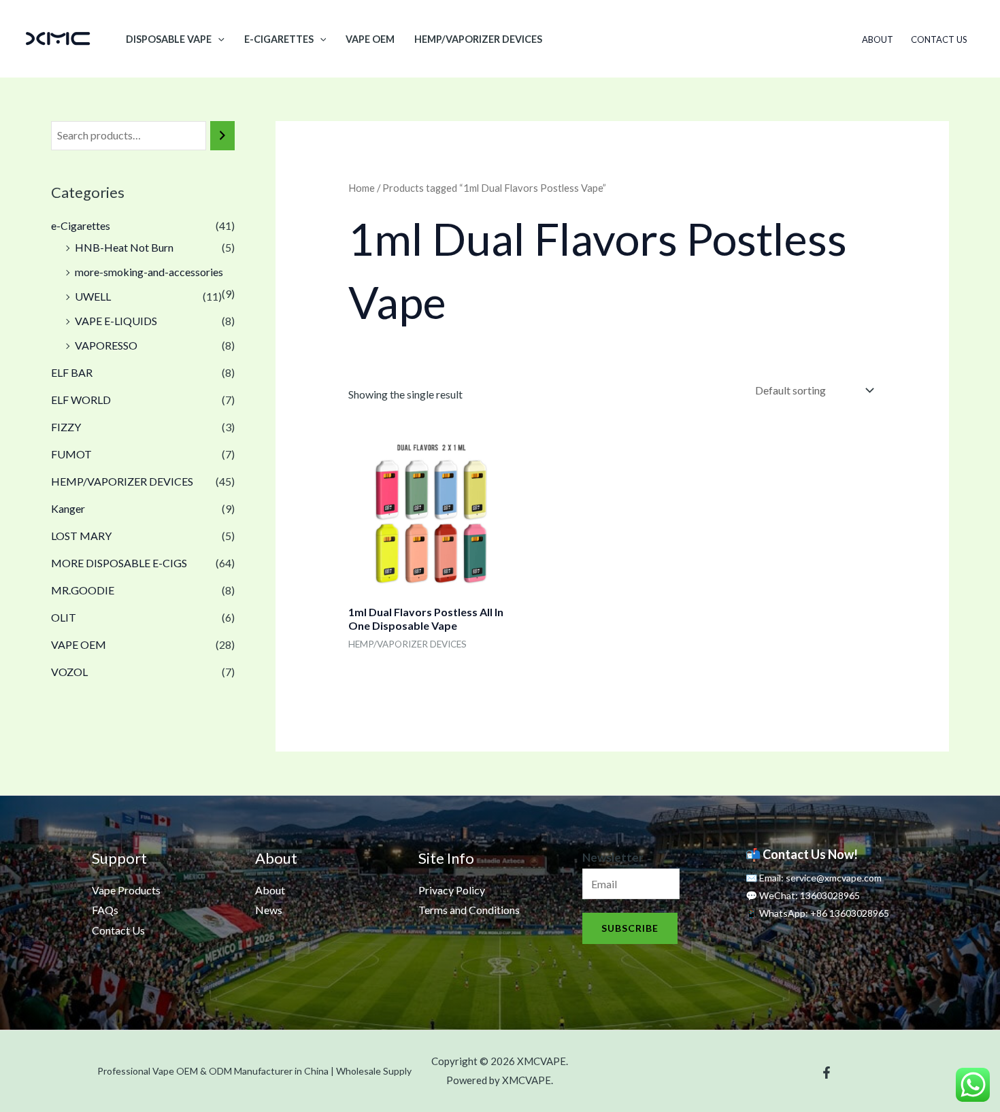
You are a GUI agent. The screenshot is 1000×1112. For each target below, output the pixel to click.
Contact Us (939, 39)
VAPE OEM (370, 39)
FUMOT (71, 454)
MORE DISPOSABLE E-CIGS (119, 562)
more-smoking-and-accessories (149, 271)
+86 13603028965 (849, 913)
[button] (218, 39)
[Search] (222, 135)
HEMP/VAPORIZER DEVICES (478, 39)
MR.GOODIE (82, 590)
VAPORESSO (106, 345)
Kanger (68, 508)
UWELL (93, 296)
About (877, 39)
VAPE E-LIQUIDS (116, 320)
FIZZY (66, 426)
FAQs (105, 909)
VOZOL (69, 671)
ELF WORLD (81, 399)
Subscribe (630, 928)
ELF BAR (72, 372)
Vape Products (126, 889)
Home (361, 188)
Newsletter (613, 857)
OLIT (63, 617)
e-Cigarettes (279, 39)
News (268, 909)
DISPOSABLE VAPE (169, 39)
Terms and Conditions (469, 909)
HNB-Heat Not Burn (124, 247)
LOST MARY (81, 535)
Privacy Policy (451, 889)
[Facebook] (826, 1072)
